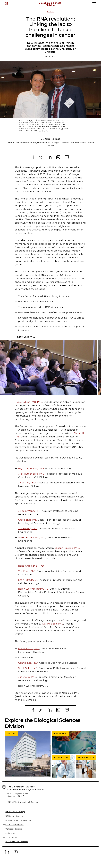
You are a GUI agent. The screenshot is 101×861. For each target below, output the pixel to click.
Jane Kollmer (52, 138)
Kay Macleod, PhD (52, 623)
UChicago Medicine (14, 816)
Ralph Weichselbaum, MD (33, 588)
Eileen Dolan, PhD (28, 648)
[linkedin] (6, 853)
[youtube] (15, 853)
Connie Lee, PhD (28, 662)
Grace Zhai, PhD (27, 519)
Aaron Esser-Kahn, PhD (31, 537)
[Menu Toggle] (94, 5)
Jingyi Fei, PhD (27, 482)
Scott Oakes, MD (27, 668)
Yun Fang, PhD (26, 571)
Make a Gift (10, 833)
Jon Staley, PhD (27, 677)
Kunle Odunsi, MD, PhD (28, 402)
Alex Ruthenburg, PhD (31, 473)
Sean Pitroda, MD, (29, 580)
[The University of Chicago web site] (6, 3)
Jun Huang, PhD (27, 528)
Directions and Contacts (16, 842)
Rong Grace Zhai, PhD (31, 565)
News (50, 12)
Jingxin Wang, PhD (29, 511)
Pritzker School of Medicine (18, 820)
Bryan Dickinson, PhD (31, 468)
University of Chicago (15, 812)
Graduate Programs (14, 824)
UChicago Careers (13, 829)
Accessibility (11, 837)
